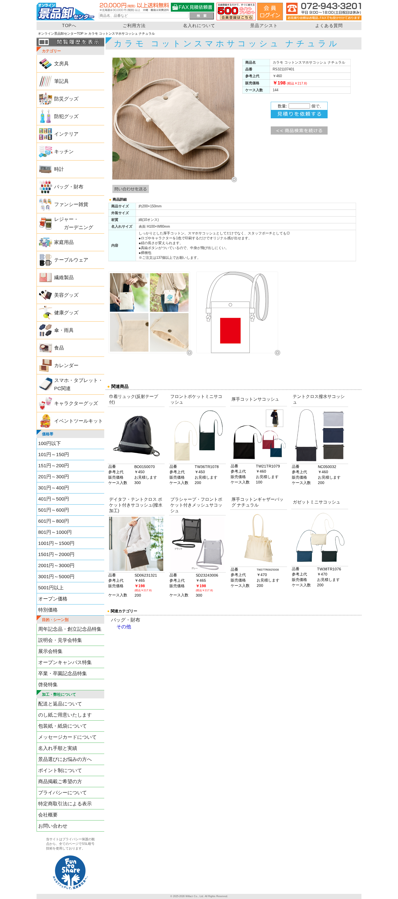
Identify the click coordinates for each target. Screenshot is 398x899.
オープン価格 (52, 598)
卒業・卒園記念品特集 (62, 673)
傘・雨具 (64, 330)
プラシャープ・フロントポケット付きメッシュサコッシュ (196, 505)
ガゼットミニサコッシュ (316, 502)
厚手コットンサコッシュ (255, 399)
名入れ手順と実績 (57, 748)
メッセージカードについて (67, 737)
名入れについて (199, 25)
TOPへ (69, 25)
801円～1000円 (55, 532)
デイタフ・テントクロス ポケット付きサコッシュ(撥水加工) (135, 505)
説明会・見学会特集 (60, 640)
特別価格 (48, 610)
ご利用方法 (134, 25)
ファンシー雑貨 (71, 204)
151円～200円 (53, 465)
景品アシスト (264, 25)
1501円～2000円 (56, 554)
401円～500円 (53, 499)
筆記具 (61, 81)
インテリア (66, 134)
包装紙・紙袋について (62, 726)
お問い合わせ (52, 826)
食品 (59, 348)
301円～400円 (53, 488)
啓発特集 (48, 684)
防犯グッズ (66, 116)
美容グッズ (66, 295)
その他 (123, 627)
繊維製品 (64, 277)
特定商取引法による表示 (65, 803)
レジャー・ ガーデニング (73, 223)
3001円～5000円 (56, 576)
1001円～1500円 (56, 543)
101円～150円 (53, 454)
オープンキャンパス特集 (65, 662)
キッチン (64, 151)
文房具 (61, 63)
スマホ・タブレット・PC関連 (78, 384)
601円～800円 (53, 521)
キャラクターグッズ (76, 403)
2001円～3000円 (56, 565)
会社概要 (48, 815)
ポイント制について (60, 770)
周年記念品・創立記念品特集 (70, 629)
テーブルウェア (71, 260)
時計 (59, 169)
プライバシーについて (62, 792)
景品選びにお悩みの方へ (65, 759)
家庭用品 (64, 242)
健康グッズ (66, 312)
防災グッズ (66, 99)
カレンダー (66, 365)
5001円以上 (51, 587)
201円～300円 (53, 476)
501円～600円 (53, 510)
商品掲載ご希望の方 (60, 781)
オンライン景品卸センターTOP (60, 33)
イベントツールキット (78, 421)
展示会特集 (50, 651)
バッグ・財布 (68, 186)
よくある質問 (329, 25)
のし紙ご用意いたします (65, 715)
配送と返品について (60, 704)
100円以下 (49, 443)
